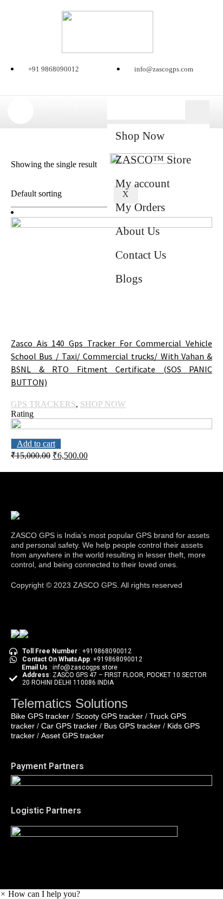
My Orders (140, 207)
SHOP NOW (103, 404)
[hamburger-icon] (197, 112)
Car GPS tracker (69, 725)
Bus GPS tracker (132, 725)
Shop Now (140, 135)
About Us (137, 231)
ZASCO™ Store (153, 159)
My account (142, 183)
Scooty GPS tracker (109, 716)
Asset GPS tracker (72, 735)
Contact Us (140, 254)
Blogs (128, 278)
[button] (40, 893)
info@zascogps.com (163, 69)
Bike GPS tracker (40, 716)
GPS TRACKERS (43, 404)
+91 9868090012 (53, 69)
